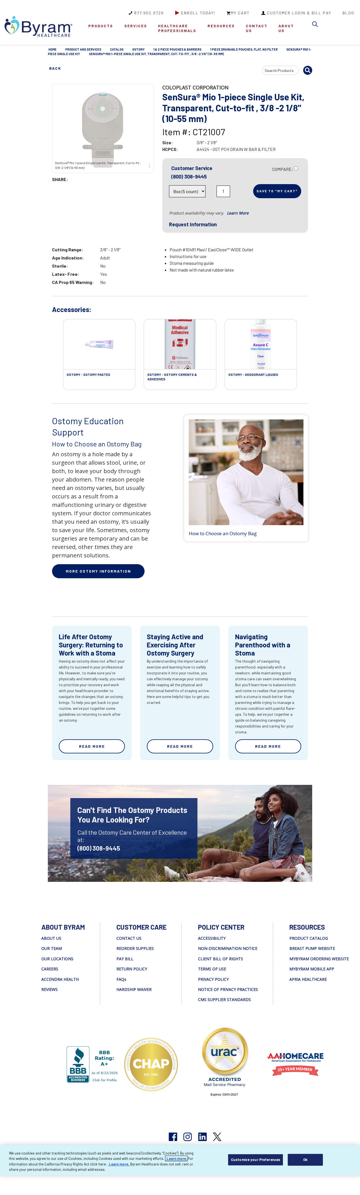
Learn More (238, 213)
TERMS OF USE (212, 969)
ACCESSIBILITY (212, 938)
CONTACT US (256, 28)
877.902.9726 (149, 12)
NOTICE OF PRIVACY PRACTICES (228, 989)
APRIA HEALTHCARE (308, 979)
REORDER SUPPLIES (135, 948)
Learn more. (176, 1158)
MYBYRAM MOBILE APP (311, 969)
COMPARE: (282, 169)
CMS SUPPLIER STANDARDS (224, 999)
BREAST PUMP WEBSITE (312, 948)
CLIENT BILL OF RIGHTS (220, 958)
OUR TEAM (51, 948)
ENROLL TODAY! (198, 12)
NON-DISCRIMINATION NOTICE (227, 948)
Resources (221, 25)
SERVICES (135, 25)
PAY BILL (124, 958)
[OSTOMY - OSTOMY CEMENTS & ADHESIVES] (180, 344)
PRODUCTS (100, 25)
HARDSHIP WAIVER (134, 989)
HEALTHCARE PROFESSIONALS (177, 28)
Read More (92, 746)
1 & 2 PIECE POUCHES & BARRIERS (177, 49)
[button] (316, 25)
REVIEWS (49, 989)
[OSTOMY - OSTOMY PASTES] (99, 344)
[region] (180, 1160)
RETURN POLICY (131, 969)
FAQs (121, 979)
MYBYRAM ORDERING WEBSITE (319, 958)
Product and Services (83, 49)
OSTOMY (138, 49)
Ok (305, 1159)
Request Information (193, 224)
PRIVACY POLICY (213, 979)
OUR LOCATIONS (57, 958)
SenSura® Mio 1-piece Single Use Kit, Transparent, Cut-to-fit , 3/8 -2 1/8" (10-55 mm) (156, 54)
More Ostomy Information (98, 571)
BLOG (348, 12)
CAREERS (49, 969)
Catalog (116, 49)
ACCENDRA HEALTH (60, 979)
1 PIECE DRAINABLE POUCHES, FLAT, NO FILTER (244, 49)
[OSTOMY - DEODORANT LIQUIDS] (261, 344)
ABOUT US (286, 28)
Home (52, 49)
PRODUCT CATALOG (308, 938)
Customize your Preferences (255, 1159)
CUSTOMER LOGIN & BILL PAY (299, 12)
